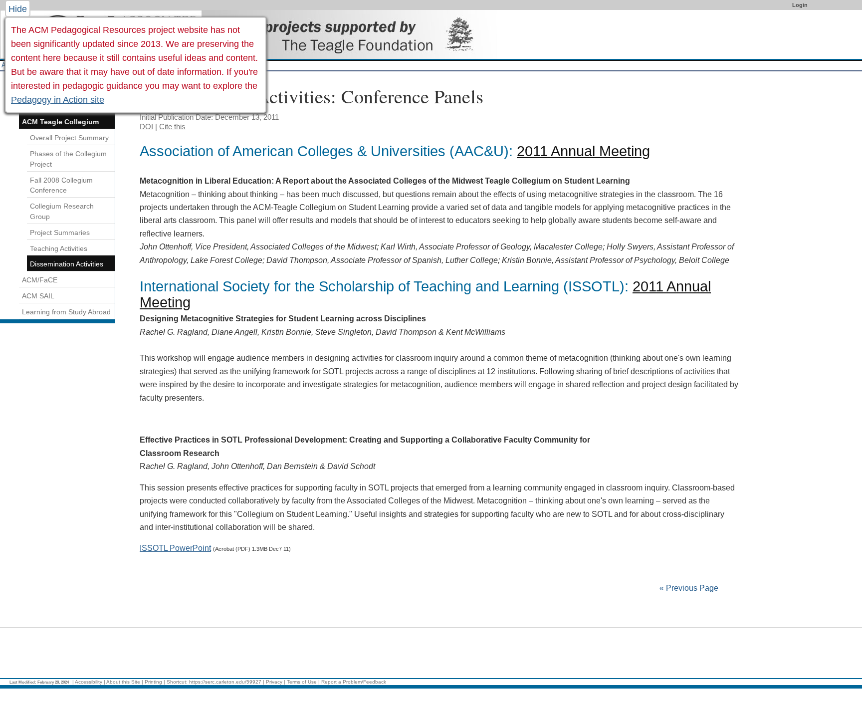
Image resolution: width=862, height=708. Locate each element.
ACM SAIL (38, 296)
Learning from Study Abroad (66, 312)
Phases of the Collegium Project (68, 159)
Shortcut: (177, 682)
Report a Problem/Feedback (353, 682)
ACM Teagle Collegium (60, 122)
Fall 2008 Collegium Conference (61, 185)
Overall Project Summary (69, 138)
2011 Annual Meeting (583, 151)
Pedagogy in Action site (57, 100)
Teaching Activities (58, 248)
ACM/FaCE (39, 280)
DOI (146, 126)
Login (800, 5)
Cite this (172, 126)
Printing (153, 682)
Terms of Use (302, 682)
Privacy (274, 682)
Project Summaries (60, 232)
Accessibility (88, 682)
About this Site (123, 682)
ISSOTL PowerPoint (175, 548)
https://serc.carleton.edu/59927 (225, 682)
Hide (17, 9)
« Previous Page (688, 588)
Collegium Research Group (62, 211)
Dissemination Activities (66, 264)
